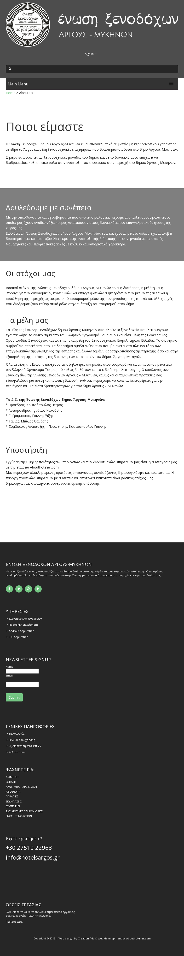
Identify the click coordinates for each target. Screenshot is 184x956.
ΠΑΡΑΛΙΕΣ (12, 796)
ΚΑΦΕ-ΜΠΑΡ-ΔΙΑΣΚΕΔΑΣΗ (22, 787)
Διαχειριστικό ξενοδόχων (25, 618)
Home (10, 92)
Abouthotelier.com (138, 938)
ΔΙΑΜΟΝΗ (12, 777)
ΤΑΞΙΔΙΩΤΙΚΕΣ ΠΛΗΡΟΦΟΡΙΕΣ (24, 811)
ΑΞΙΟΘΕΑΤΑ (13, 791)
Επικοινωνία (16, 733)
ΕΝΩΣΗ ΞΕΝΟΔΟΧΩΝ (19, 816)
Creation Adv (86, 938)
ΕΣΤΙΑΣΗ (11, 782)
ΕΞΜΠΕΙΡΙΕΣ (13, 806)
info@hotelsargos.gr (33, 857)
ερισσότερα (15, 921)
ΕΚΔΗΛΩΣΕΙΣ (14, 801)
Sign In (89, 54)
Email (9, 675)
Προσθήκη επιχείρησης (23, 624)
